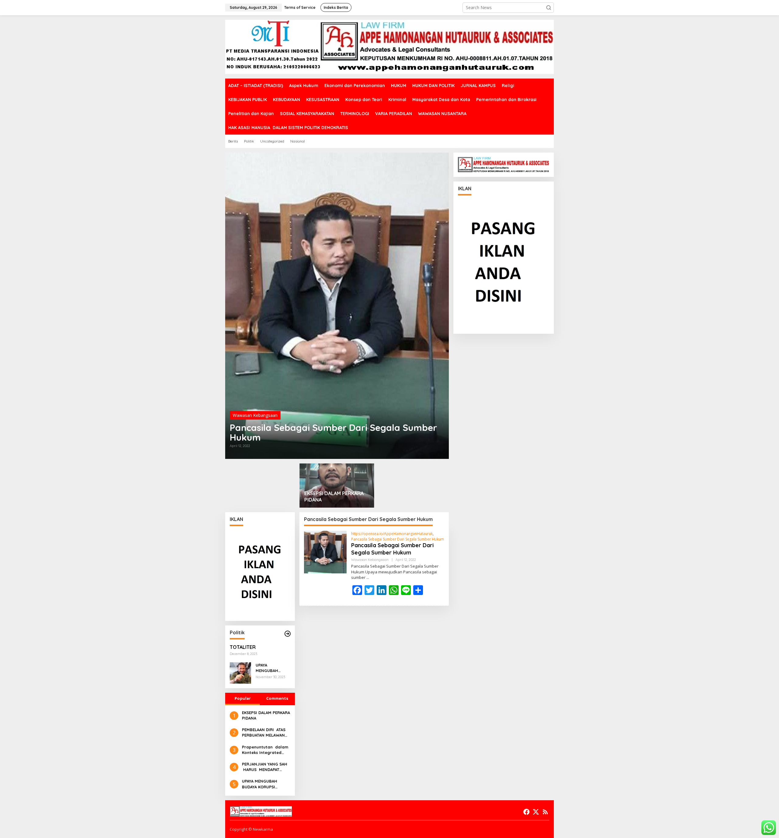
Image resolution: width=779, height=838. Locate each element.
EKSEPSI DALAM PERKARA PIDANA (334, 496)
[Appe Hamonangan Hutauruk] (389, 46)
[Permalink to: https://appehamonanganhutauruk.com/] (287, 633)
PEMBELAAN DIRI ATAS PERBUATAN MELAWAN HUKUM (263, 732)
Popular (243, 698)
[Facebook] (526, 812)
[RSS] (545, 812)
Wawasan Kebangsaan (255, 415)
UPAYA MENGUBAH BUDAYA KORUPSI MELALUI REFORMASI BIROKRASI (272, 668)
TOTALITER (243, 647)
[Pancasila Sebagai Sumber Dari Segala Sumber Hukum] (367, 577)
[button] (548, 7)
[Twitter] (536, 812)
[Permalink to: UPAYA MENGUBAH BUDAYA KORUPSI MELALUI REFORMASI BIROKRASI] (240, 672)
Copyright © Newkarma (251, 829)
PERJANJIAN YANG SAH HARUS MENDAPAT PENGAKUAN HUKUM (264, 767)
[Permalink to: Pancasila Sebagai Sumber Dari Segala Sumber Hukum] (337, 306)
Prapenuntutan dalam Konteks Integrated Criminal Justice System (265, 750)
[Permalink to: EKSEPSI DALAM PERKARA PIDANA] (337, 485)
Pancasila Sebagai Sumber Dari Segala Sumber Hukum (333, 432)
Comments (277, 698)
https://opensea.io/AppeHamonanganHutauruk (392, 533)
